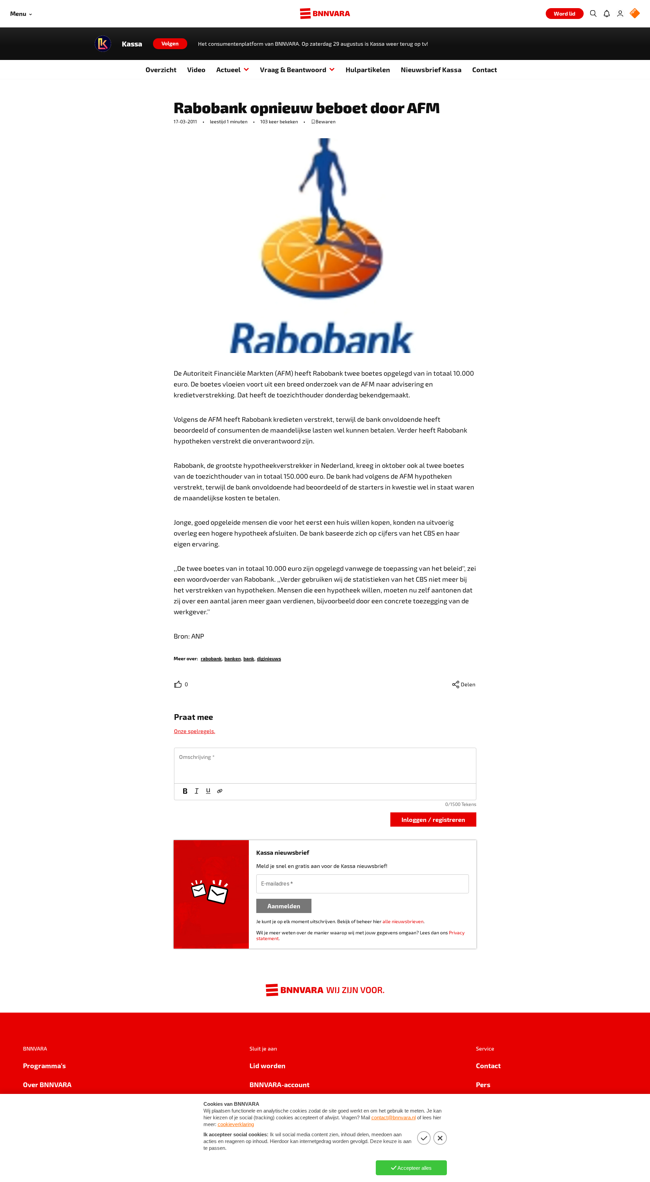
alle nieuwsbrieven (403, 921)
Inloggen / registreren (433, 819)
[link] (211, 658)
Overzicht (161, 69)
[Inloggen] (620, 13)
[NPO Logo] (635, 13)
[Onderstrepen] (208, 791)
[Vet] (185, 791)
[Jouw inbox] (607, 13)
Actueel (228, 69)
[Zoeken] (593, 13)
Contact (484, 69)
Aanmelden (283, 905)
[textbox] (325, 765)
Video (196, 69)
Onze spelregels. (194, 731)
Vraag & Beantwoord (293, 69)
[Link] (219, 791)
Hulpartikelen (368, 69)
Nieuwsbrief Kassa (431, 69)
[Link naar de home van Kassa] (103, 44)
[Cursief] (196, 791)
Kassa (132, 44)
